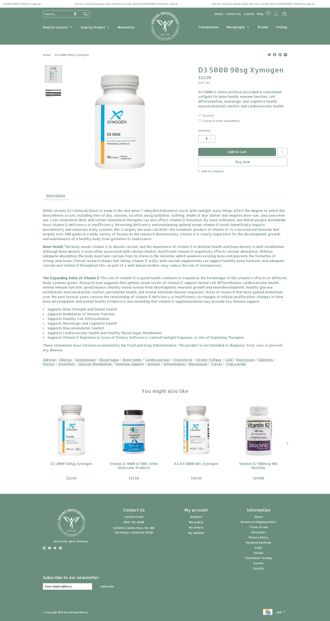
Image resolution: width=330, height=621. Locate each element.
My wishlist (196, 533)
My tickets (196, 527)
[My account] (276, 15)
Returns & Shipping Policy (258, 522)
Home (47, 55)
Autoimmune (85, 360)
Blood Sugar (109, 360)
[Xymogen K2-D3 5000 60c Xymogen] (196, 430)
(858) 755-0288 (133, 522)
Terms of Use (258, 527)
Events (259, 563)
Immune (153, 364)
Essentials (66, 364)
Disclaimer (258, 532)
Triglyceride (235, 364)
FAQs (258, 547)
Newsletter (126, 27)
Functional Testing (258, 558)
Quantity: (204, 130)
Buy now (242, 162)
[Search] (85, 14)
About (219, 14)
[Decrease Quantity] (202, 139)
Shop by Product (93, 27)
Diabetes (265, 360)
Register (196, 517)
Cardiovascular (157, 360)
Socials (259, 553)
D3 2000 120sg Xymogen (71, 464)
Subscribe (107, 586)
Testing (281, 27)
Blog (260, 14)
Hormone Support (129, 364)
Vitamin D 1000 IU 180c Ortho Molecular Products (134, 466)
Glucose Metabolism (95, 364)
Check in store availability (221, 121)
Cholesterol (182, 360)
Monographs (235, 27)
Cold (228, 360)
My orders (196, 522)
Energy (49, 364)
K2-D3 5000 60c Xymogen (196, 464)
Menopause (198, 364)
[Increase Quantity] (211, 139)
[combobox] (63, 14)
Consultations (209, 27)
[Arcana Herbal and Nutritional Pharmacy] (165, 41)
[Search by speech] (75, 14)
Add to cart (237, 152)
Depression (245, 360)
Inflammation (174, 364)
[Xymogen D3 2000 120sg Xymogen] (71, 430)
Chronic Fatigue (209, 360)
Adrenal (50, 360)
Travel (217, 364)
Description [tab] (55, 195)
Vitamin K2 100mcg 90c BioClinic (258, 466)
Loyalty (249, 14)
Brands (263, 27)
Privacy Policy (259, 537)
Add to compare (212, 171)
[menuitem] (219, 14)
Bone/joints (132, 360)
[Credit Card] (268, 612)
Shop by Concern (55, 27)
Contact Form (134, 517)
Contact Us (233, 14)
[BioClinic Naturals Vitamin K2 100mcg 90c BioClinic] (258, 430)
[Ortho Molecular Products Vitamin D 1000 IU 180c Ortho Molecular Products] (133, 430)
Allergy (65, 360)
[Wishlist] (268, 14)
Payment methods (258, 542)
